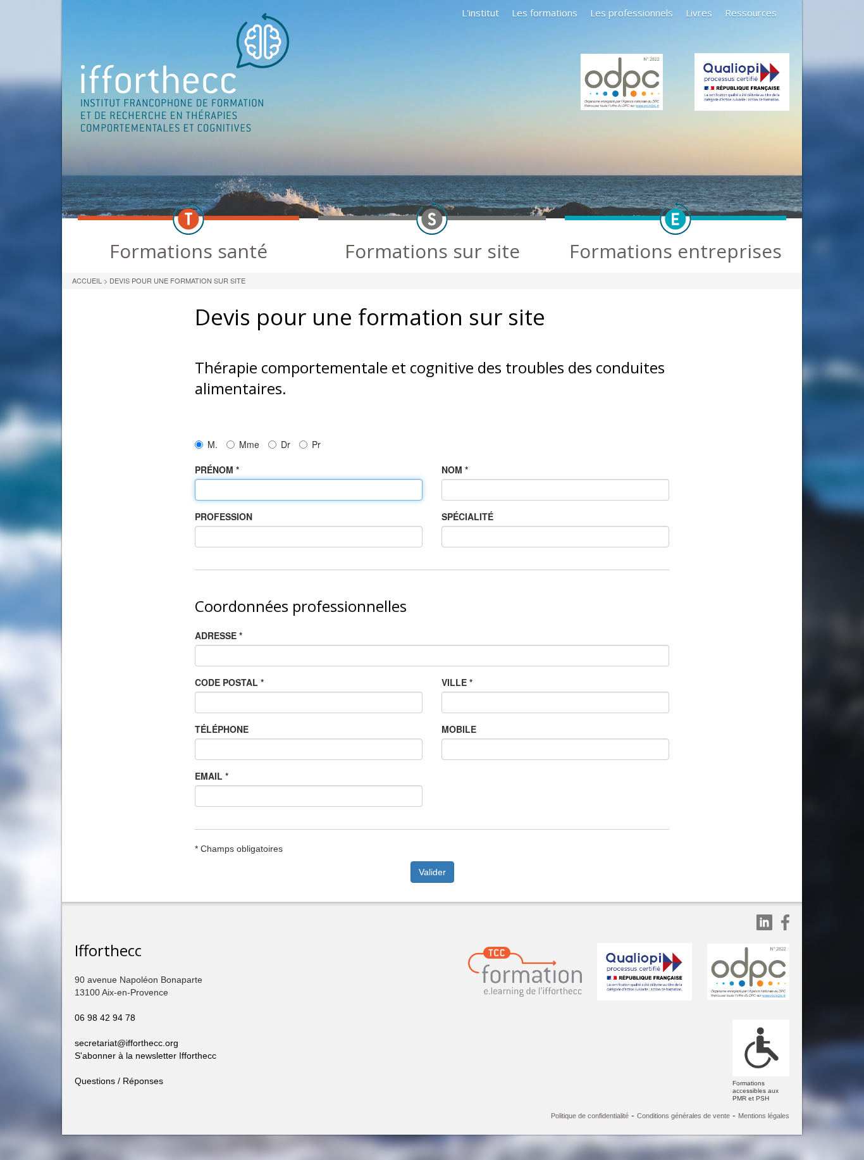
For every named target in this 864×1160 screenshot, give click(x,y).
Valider (432, 872)
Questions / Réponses (119, 1081)
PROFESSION (223, 516)
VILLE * (456, 682)
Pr (316, 444)
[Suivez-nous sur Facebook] (785, 922)
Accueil (87, 280)
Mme (249, 444)
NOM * (454, 469)
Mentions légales (763, 1115)
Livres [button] (699, 12)
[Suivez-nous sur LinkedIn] (764, 922)
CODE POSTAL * (229, 682)
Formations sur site (432, 251)
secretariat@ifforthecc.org (126, 1043)
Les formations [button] (544, 12)
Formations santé (188, 251)
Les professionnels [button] (631, 12)
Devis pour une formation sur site (177, 280)
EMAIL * (211, 776)
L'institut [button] (480, 12)
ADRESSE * (218, 635)
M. (212, 444)
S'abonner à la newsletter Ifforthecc (145, 1056)
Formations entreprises (675, 251)
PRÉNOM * (217, 469)
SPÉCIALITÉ (467, 516)
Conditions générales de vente (683, 1115)
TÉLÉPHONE (222, 729)
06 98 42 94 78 (105, 1018)
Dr (285, 444)
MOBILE (458, 729)
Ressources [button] (751, 12)
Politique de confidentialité (590, 1115)
